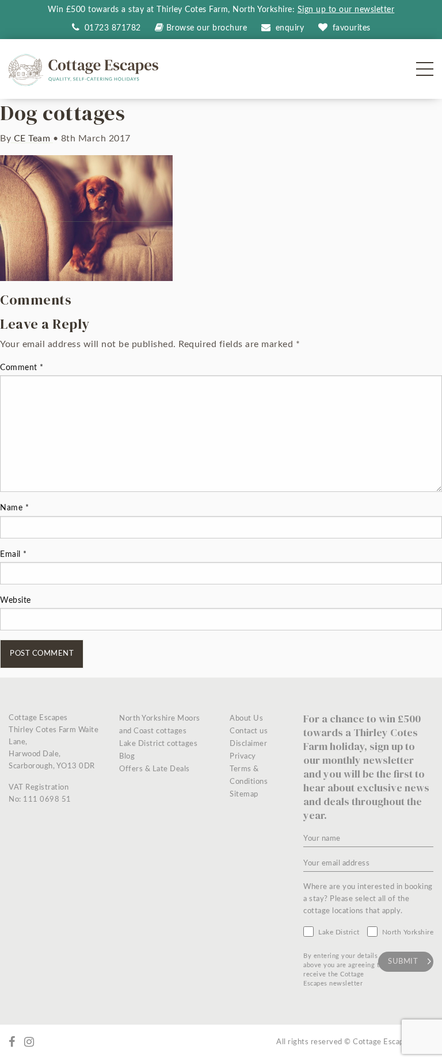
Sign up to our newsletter (346, 10)
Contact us (249, 731)
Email (13, 555)
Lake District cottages (158, 744)
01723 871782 (111, 28)
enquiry (290, 28)
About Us (246, 718)
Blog (127, 756)
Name (14, 508)
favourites (352, 28)
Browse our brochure (206, 28)
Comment (22, 368)
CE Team (32, 138)
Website (15, 601)
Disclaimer (248, 744)
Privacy (243, 756)
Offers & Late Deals (154, 769)
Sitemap (244, 794)
